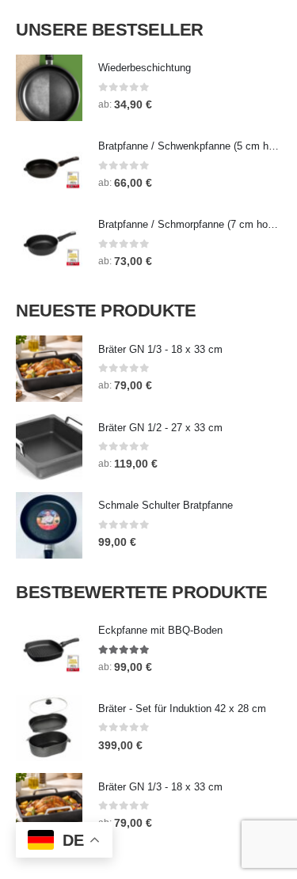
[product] (49, 88)
